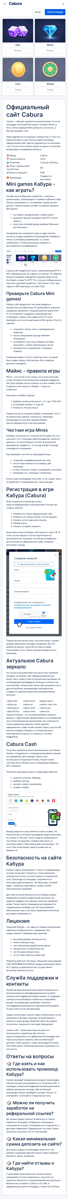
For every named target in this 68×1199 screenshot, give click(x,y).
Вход (38, 12)
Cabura (15, 3)
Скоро (18, 89)
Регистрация (55, 12)
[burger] (4, 4)
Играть (17, 50)
